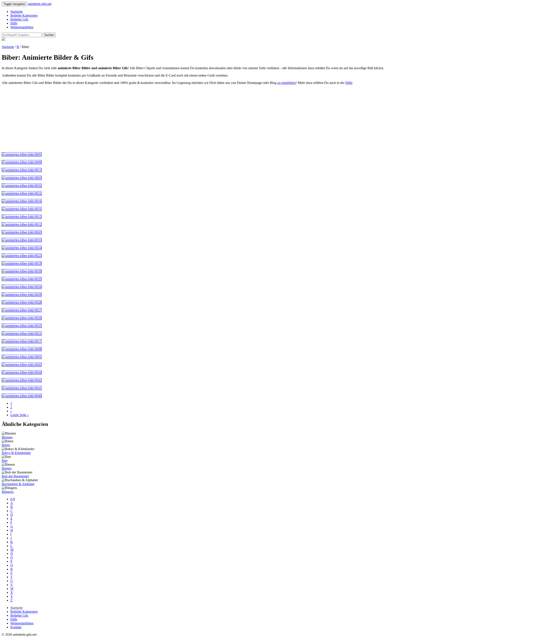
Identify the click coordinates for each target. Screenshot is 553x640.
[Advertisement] (131, 118)
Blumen (7, 437)
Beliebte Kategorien (24, 15)
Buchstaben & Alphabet (18, 484)
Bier (5, 460)
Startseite (16, 11)
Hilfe (13, 23)
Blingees (8, 492)
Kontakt (15, 627)
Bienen (6, 468)
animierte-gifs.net (39, 4)
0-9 (12, 499)
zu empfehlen (286, 83)
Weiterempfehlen (21, 27)
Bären (6, 445)
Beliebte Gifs (19, 19)
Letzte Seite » (19, 415)
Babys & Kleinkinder (16, 453)
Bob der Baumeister (15, 476)
